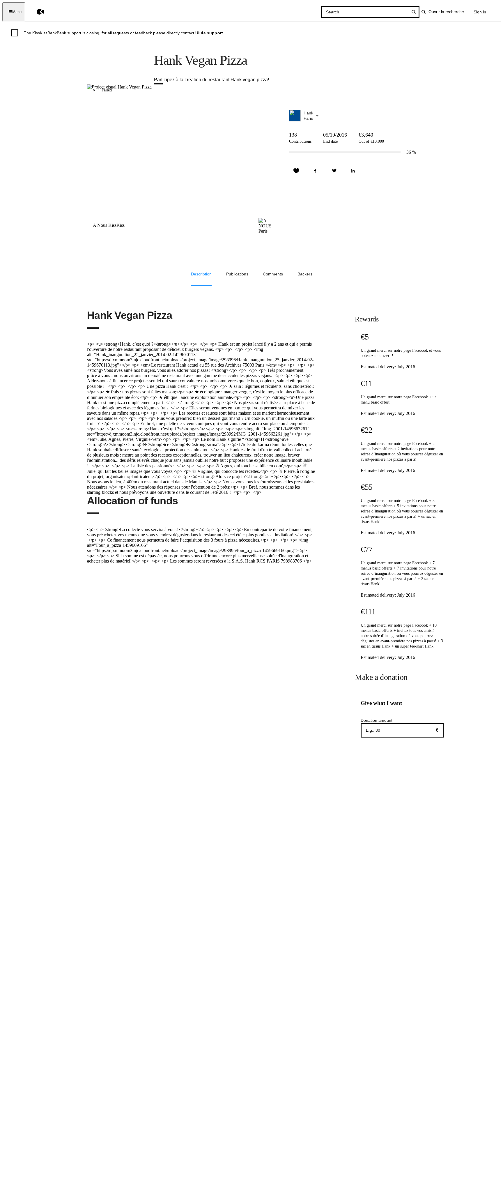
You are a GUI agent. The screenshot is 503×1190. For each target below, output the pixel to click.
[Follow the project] (296, 171)
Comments (273, 274)
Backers (304, 274)
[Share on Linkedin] (353, 171)
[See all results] (413, 12)
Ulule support (209, 33)
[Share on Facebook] (315, 171)
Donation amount (376, 720)
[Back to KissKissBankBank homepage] (36, 12)
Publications (237, 274)
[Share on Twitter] (334, 171)
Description (201, 274)
